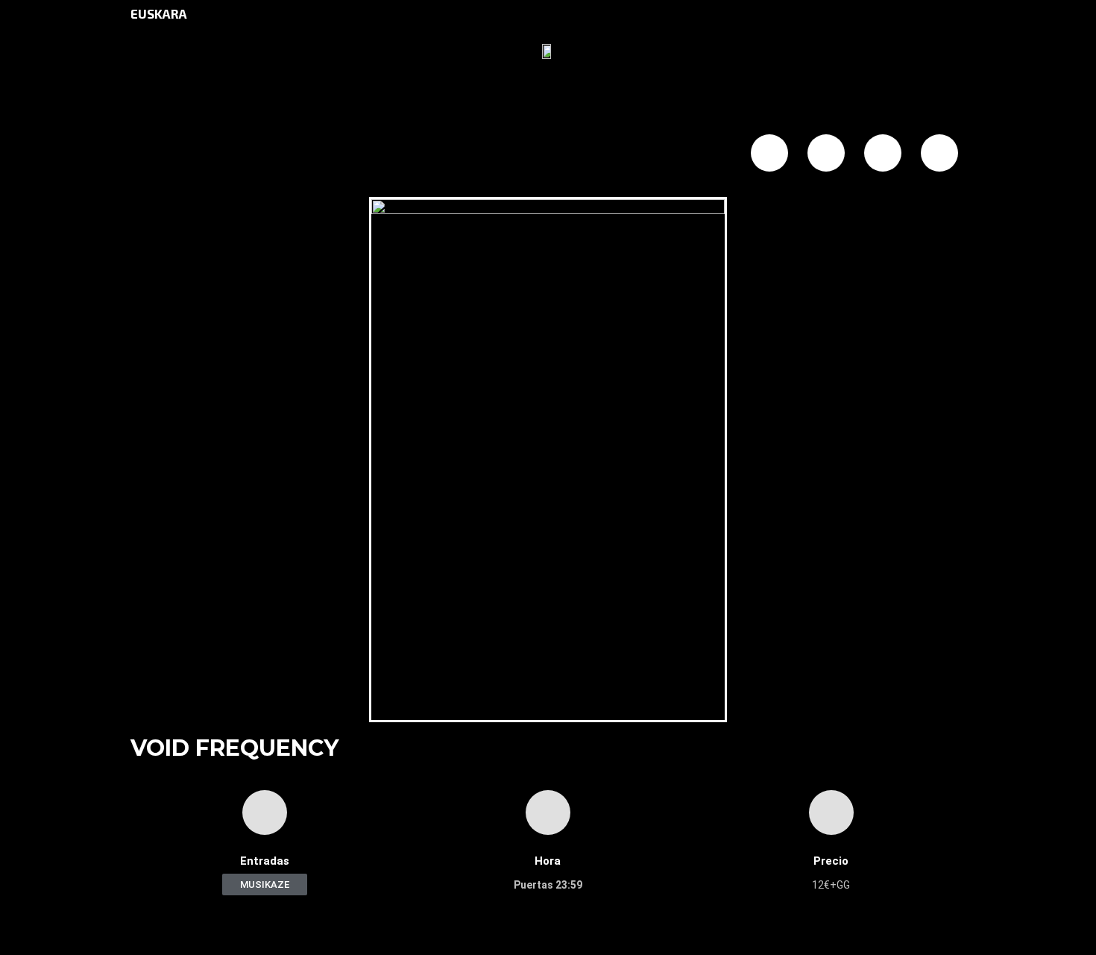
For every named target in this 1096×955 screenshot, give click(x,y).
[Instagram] (882, 153)
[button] (264, 884)
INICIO (168, 154)
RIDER (672, 154)
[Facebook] (769, 153)
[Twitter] (826, 153)
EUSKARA (158, 13)
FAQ (518, 154)
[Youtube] (939, 153)
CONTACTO (591, 154)
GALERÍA (452, 154)
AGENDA (239, 154)
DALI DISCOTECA (345, 154)
